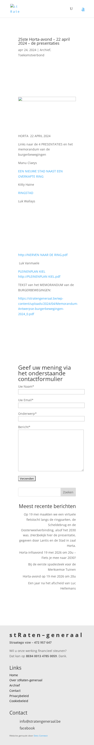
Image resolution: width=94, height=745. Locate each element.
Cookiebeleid (18, 701)
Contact (15, 691)
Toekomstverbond (31, 55)
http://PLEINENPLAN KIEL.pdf (39, 276)
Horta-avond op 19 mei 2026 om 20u (49, 576)
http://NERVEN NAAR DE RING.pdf (43, 255)
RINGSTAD (25, 193)
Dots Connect (41, 735)
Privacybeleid (19, 696)
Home (13, 675)
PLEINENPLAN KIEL (31, 271)
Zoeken (68, 492)
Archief (45, 50)
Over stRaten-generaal (25, 680)
